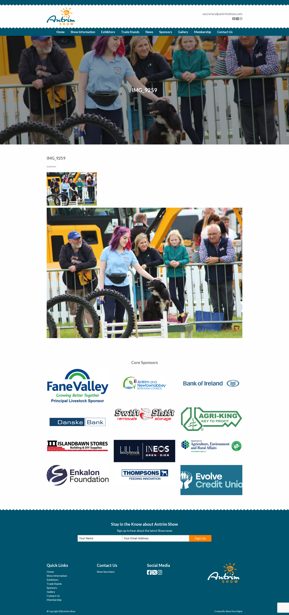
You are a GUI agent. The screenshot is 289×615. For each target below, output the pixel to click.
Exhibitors (108, 31)
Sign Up (200, 538)
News (149, 31)
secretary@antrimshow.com (222, 14)
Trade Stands (130, 31)
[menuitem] (60, 31)
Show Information (83, 31)
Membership (202, 31)
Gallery (183, 31)
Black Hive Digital (234, 611)
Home (61, 31)
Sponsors (165, 31)
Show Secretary (106, 571)
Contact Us (225, 31)
